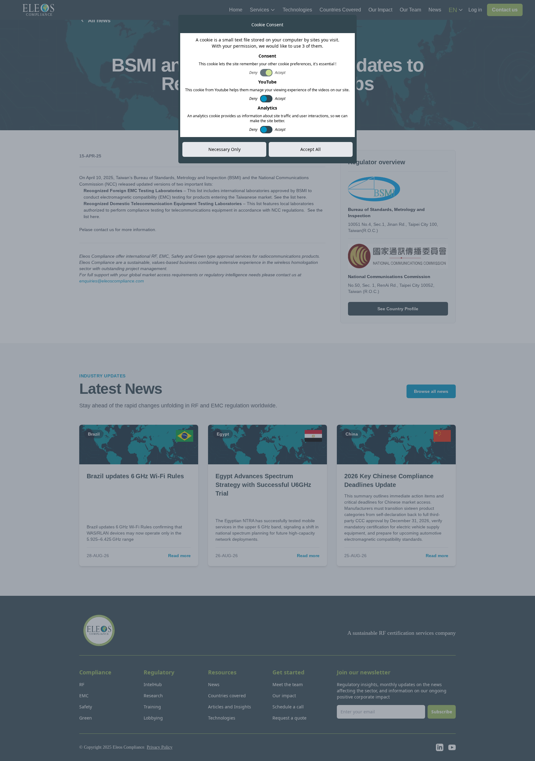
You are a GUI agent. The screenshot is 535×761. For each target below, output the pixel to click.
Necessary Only (224, 149)
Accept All (310, 149)
